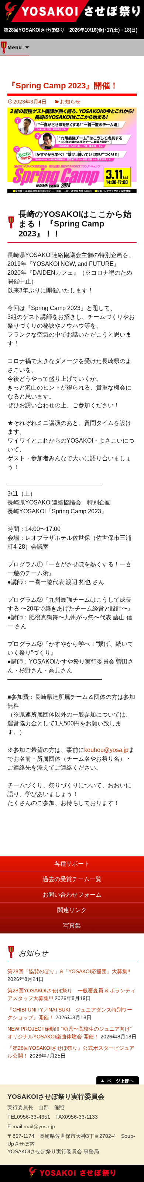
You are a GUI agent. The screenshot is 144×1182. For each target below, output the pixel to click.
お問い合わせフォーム (72, 894)
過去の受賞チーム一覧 (72, 879)
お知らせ (70, 102)
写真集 (72, 925)
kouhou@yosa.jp (106, 750)
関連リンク (72, 910)
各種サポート (72, 864)
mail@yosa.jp (39, 1126)
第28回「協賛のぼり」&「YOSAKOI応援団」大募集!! (68, 971)
